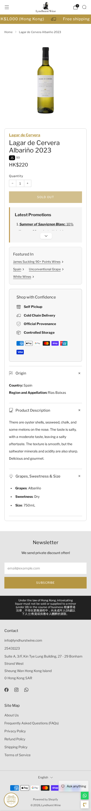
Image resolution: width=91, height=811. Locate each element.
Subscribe (45, 582)
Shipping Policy (15, 747)
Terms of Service (17, 755)
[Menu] (6, 7)
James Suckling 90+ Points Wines (36, 261)
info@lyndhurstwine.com (23, 640)
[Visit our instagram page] (16, 690)
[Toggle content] (46, 236)
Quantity (16, 176)
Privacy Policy (15, 731)
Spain (17, 269)
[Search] (84, 7)
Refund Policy (14, 739)
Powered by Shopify (45, 799)
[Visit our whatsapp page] (26, 690)
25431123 (12, 648)
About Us (11, 715)
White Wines (22, 276)
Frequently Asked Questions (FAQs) (31, 723)
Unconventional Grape (45, 269)
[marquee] (45, 19)
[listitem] (45, 608)
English (43, 777)
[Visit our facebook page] (6, 690)
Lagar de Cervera (24, 135)
